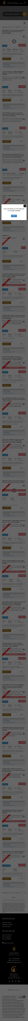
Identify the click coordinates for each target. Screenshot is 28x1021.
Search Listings (6, 926)
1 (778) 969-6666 (6, 65)
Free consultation (6, 939)
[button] (9, 981)
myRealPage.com (16, 989)
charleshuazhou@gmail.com (9, 66)
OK (14, 216)
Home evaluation (6, 937)
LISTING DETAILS (6, 58)
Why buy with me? (7, 922)
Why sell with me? (7, 935)
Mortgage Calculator (7, 924)
